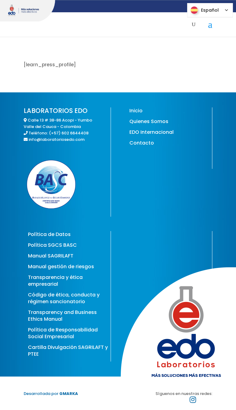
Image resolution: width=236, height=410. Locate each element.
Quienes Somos (148, 121)
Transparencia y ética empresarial (55, 281)
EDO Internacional (151, 132)
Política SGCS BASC (52, 245)
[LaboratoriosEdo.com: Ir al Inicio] (27, 10)
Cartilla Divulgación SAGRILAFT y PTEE (68, 351)
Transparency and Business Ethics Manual (62, 316)
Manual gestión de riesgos (61, 266)
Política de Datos (49, 234)
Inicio (136, 110)
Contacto (141, 142)
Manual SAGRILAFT (50, 255)
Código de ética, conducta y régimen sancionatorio (64, 298)
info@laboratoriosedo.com (57, 139)
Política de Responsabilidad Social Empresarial (63, 333)
